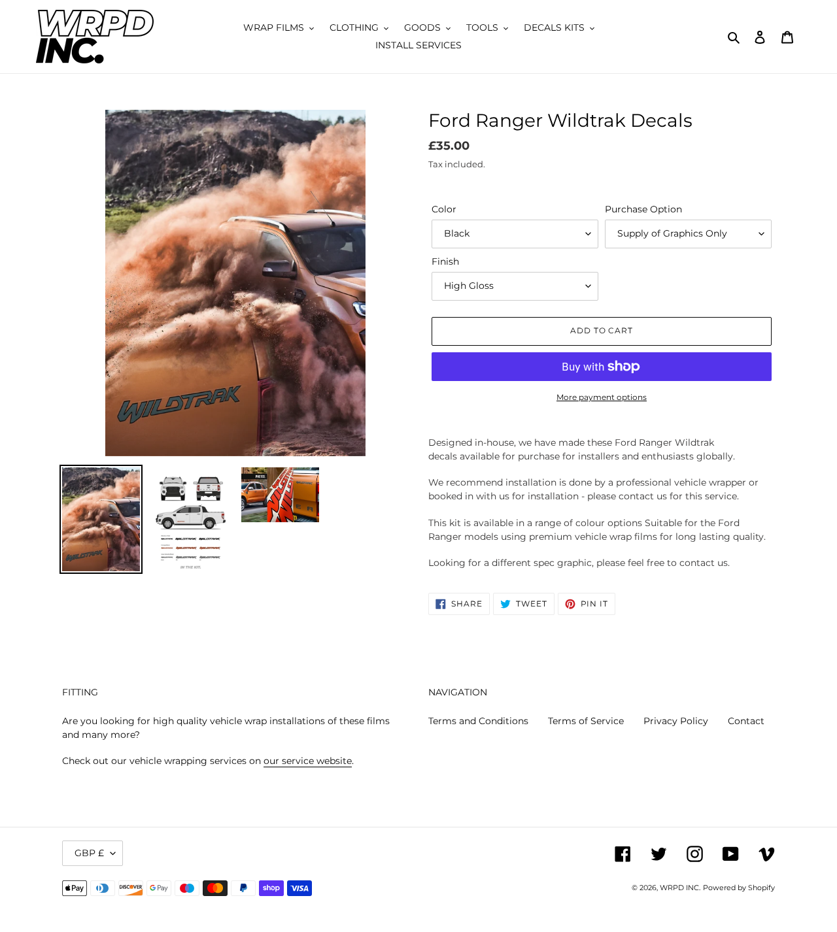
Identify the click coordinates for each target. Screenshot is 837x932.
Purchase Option (643, 209)
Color (444, 209)
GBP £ (89, 853)
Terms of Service (586, 721)
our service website (308, 761)
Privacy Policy (675, 721)
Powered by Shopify (739, 887)
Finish (445, 261)
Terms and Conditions (478, 721)
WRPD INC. (680, 887)
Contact (746, 721)
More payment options (601, 397)
